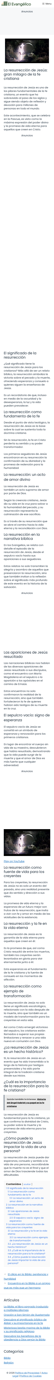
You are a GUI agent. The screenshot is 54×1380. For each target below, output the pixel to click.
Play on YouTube (14, 861)
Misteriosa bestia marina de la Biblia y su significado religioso (27, 1329)
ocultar (27, 1184)
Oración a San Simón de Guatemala (27, 1315)
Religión (9, 1362)
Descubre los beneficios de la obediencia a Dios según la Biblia (24, 1337)
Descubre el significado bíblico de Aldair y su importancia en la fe (25, 1321)
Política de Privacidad (27, 1372)
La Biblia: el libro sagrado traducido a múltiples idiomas (26, 1308)
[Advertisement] (27, 23)
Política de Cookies (31, 1376)
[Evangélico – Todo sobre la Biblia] (16, 3)
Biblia (7, 1358)
